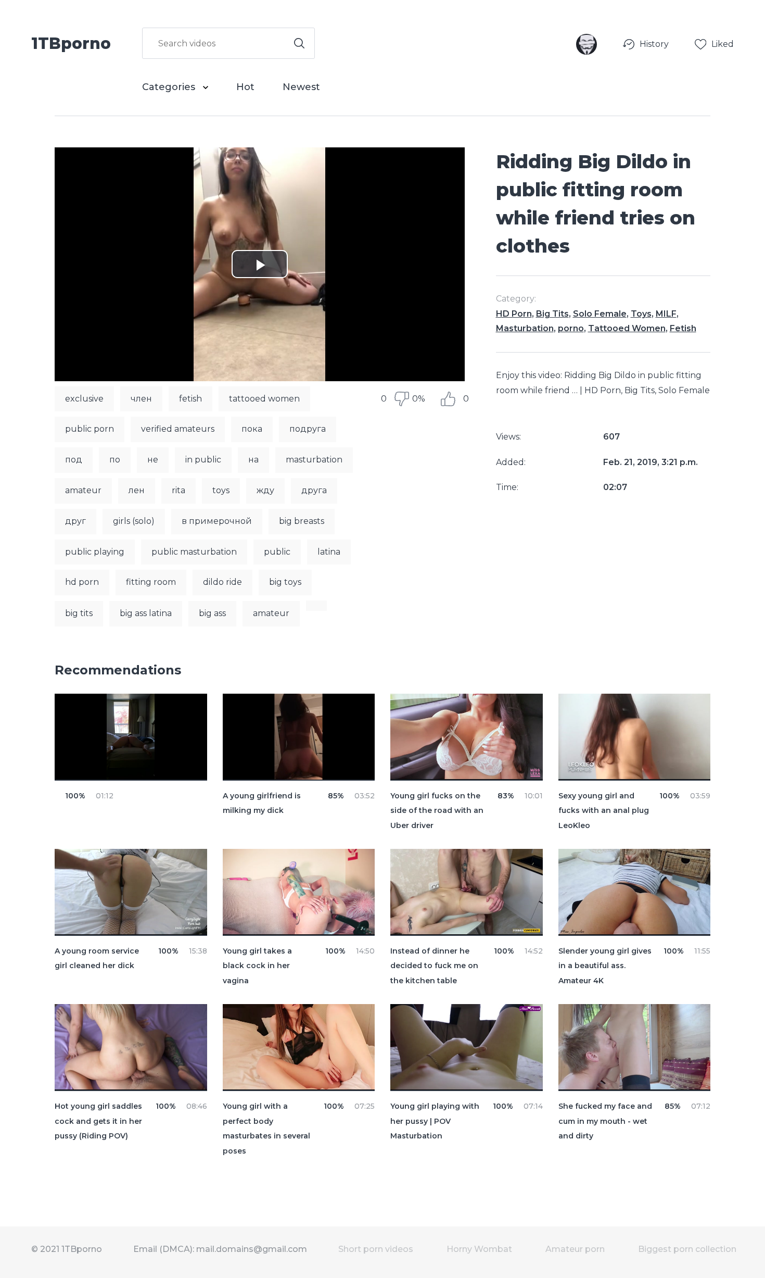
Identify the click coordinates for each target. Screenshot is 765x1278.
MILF (666, 314)
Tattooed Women (627, 328)
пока (251, 429)
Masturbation (525, 328)
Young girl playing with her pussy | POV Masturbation (434, 1121)
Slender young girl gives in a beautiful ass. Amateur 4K (605, 966)
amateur (83, 490)
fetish (190, 399)
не (152, 460)
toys (221, 490)
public (277, 552)
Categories (170, 87)
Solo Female (600, 314)
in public (203, 460)
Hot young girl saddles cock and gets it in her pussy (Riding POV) (98, 1121)
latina (328, 552)
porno (571, 328)
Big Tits (552, 314)
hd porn (82, 582)
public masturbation (194, 552)
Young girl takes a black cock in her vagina (257, 966)
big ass (212, 613)
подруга (307, 429)
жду (265, 490)
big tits (79, 613)
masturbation (314, 460)
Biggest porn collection (687, 1249)
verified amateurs (177, 429)
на (253, 460)
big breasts (301, 521)
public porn (89, 429)
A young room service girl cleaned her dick (97, 958)
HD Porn (514, 314)
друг (75, 521)
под (73, 460)
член (141, 399)
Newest (301, 87)
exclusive (84, 399)
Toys (641, 314)
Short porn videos (375, 1249)
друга (314, 490)
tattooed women (264, 399)
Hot (245, 87)
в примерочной (217, 521)
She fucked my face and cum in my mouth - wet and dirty (605, 1121)
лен (137, 490)
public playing (94, 552)
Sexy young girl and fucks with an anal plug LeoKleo (603, 811)
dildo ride (222, 582)
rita (178, 490)
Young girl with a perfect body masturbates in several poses (266, 1128)
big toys (285, 582)
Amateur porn (575, 1249)
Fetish (683, 328)
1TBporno (71, 43)
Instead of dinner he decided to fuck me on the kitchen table (434, 966)
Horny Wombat (479, 1249)
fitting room (151, 582)
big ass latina (146, 613)
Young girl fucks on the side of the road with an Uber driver (436, 811)
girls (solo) (134, 521)
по (114, 460)
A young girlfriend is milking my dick (262, 803)
